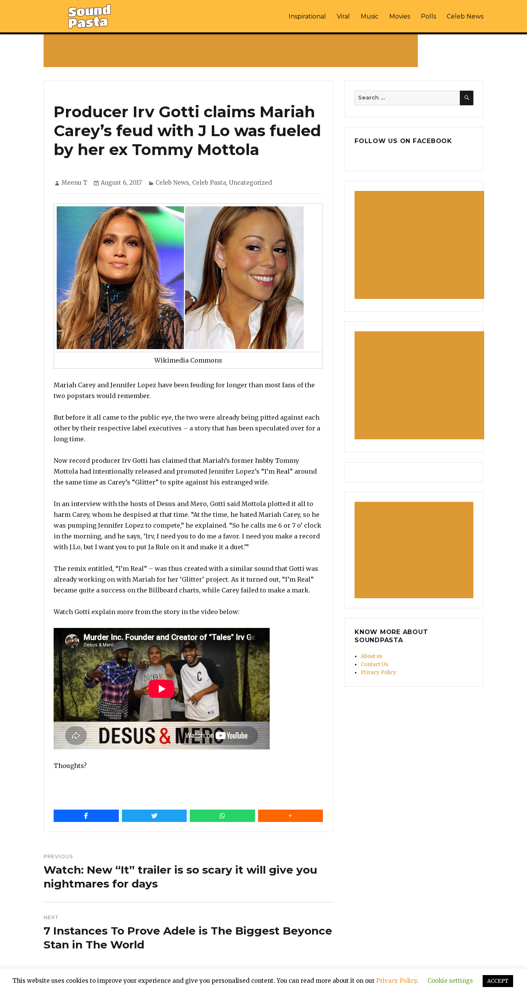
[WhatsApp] (222, 816)
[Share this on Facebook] (86, 816)
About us (371, 656)
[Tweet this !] (154, 816)
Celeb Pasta (209, 182)
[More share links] (290, 816)
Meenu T (74, 182)
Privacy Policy (378, 672)
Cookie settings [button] (450, 980)
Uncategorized (250, 182)
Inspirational (307, 16)
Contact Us (374, 664)
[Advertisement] (232, 50)
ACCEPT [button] (497, 981)
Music (369, 16)
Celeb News (465, 16)
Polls (428, 16)
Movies (399, 16)
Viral (343, 16)
